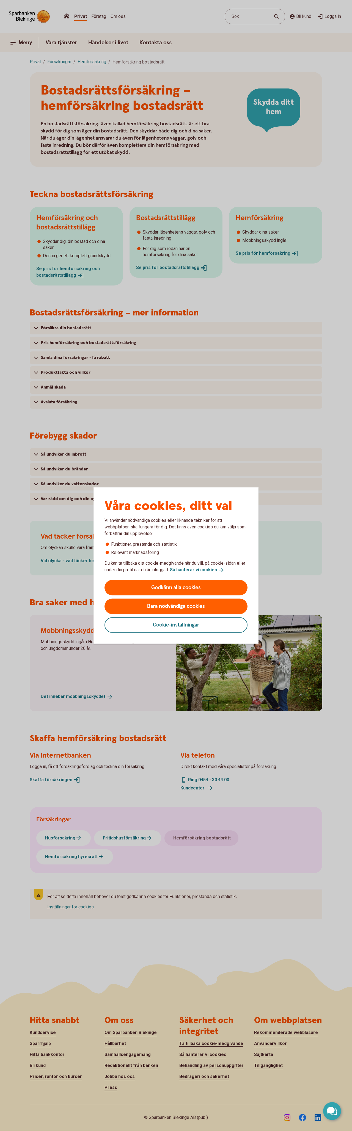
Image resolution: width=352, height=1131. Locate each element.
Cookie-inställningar (176, 624)
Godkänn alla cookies (176, 587)
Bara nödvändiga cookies (176, 606)
